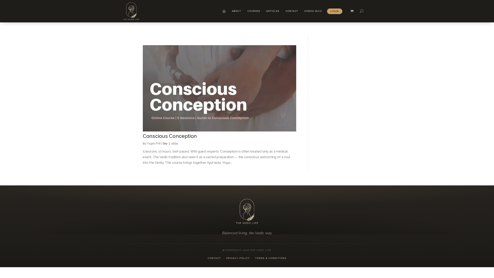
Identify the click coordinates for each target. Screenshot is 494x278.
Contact (292, 11)
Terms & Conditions (270, 258)
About (236, 11)
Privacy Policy (238, 258)
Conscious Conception (170, 136)
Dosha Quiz (313, 11)
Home (224, 11)
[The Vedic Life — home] (247, 211)
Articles (272, 11)
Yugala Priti (154, 143)
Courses (253, 11)
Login (335, 11)
